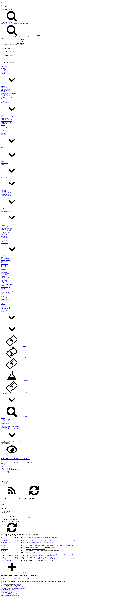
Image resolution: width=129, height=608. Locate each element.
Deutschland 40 (4, 118)
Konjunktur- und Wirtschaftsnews (8, 93)
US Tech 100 (4, 126)
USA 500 (3, 125)
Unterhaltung (4, 310)
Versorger (3, 311)
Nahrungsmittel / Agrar (6, 299)
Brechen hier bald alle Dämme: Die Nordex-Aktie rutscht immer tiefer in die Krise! (45, 539)
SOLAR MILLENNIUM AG (16, 578)
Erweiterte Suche (6, 66)
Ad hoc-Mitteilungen (6, 6)
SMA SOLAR (4, 549)
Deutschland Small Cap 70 (7, 119)
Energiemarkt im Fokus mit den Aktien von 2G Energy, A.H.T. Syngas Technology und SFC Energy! (50, 554)
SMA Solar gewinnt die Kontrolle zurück (35, 549)
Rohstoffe (3, 304)
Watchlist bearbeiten (5, 423)
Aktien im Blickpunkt (6, 87)
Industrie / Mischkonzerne (7, 284)
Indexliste (3, 225)
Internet (2, 285)
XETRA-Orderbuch (5, 208)
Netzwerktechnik (5, 300)
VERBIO (3, 557)
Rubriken (3, 86)
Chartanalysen (4, 98)
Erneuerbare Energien (6, 268)
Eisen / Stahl (3, 265)
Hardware (3, 278)
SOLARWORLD (5, 544)
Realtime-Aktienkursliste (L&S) (8, 192)
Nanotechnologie (5, 297)
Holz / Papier (4, 280)
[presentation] (4, 483)
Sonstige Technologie (6, 307)
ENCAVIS (3, 559)
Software (3, 306)
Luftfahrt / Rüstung (5, 293)
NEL (2, 537)
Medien (2, 161)
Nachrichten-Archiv (9, 589)
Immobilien (3, 283)
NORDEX (3, 539)
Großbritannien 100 (5, 129)
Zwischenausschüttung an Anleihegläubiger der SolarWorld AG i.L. (42, 544)
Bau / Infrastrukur (5, 258)
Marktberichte (4, 94)
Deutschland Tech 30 (6, 122)
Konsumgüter (4, 288)
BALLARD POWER (6, 542)
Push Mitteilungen (5, 443)
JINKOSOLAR (4, 545)
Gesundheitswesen (5, 273)
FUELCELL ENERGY (6, 560)
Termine (2, 101)
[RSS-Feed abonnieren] (12, 495)
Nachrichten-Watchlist (6, 420)
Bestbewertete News (5, 90)
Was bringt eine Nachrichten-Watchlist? (10, 426)
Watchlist (25, 416)
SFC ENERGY (4, 554)
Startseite (3, 68)
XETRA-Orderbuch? (6, 211)
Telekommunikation (5, 308)
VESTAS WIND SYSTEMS (8, 555)
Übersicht (3, 209)
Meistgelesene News (5, 91)
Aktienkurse (3, 190)
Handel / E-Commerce (6, 277)
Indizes (2, 115)
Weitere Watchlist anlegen (7, 419)
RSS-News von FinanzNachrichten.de (10, 595)
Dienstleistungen (4, 264)
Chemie (2, 262)
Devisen (25, 392)
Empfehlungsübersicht (6, 96)
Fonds (24, 346)
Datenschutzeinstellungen (6, 591)
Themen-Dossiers (5, 102)
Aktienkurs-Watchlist (6, 422)
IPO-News (3, 100)
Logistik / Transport (5, 292)
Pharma (2, 303)
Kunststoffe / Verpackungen (7, 291)
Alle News (3, 73)
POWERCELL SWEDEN (7, 547)
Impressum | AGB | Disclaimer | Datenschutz (11, 593)
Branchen (3, 147)
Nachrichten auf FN (5, 72)
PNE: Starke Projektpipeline (32, 552)
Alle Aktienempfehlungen (7, 97)
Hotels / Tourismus (5, 281)
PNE (2, 552)
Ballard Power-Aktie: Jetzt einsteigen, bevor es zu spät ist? (39, 542)
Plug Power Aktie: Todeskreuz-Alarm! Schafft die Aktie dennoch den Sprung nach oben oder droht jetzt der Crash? (53, 540)
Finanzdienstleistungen (6, 270)
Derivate (25, 369)
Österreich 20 (4, 131)
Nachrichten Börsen (5, 588)
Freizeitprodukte (4, 272)
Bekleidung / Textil (5, 260)
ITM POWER (4, 550)
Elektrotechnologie (5, 266)
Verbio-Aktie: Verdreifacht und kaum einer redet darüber (39, 557)
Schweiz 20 (3, 130)
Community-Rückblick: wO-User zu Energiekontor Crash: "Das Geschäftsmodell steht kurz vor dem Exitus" (51, 559)
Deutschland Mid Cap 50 (6, 121)
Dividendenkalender (5, 194)
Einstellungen (4, 424)
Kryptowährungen (5, 393)
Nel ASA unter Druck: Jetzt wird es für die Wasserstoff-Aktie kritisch (42, 537)
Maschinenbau (4, 295)
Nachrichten (3, 69)
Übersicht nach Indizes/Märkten (8, 117)
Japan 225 (3, 133)
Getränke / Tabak (5, 274)
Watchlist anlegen (5, 427)
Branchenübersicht (5, 148)
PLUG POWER (5, 540)
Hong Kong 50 (4, 134)
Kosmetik (3, 289)
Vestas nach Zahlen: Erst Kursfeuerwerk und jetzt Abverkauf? (40, 555)
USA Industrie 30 (5, 123)
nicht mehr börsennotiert (6, 468)
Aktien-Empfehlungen (15, 588)
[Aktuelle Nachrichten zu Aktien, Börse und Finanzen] (6, 9)
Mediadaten (15, 591)
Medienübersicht (4, 163)
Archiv (2, 164)
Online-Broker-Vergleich (6, 195)
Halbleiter (3, 276)
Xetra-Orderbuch (12, 586)
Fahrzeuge (3, 269)
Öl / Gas (3, 301)
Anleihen (25, 357)
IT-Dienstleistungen (5, 287)
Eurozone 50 (4, 127)
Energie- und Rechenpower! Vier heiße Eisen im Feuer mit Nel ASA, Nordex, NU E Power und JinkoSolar (51, 545)
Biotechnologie (4, 261)
